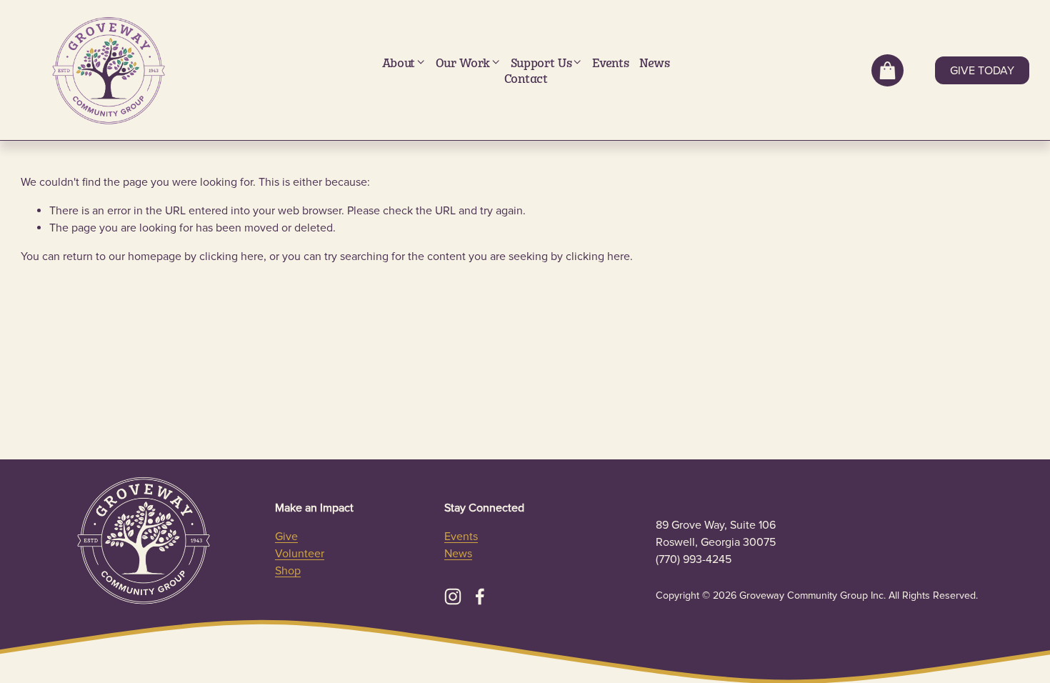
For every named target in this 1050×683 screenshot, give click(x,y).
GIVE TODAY (982, 71)
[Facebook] (480, 596)
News (654, 62)
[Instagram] (452, 596)
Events (610, 62)
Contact (526, 78)
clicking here (231, 256)
